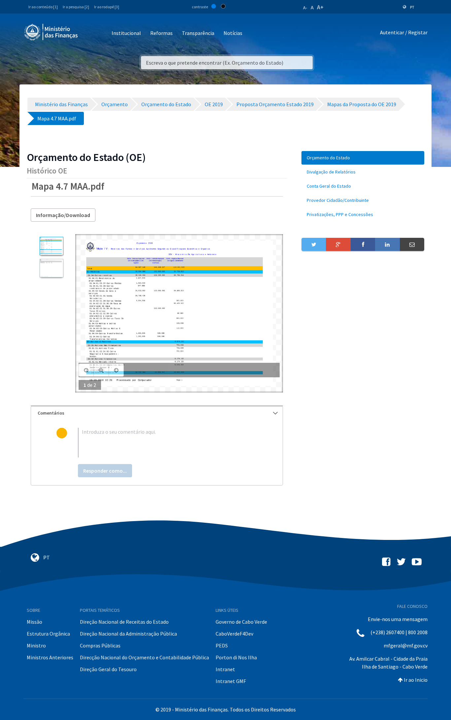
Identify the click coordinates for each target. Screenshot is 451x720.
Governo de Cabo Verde (241, 621)
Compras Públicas (100, 645)
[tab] (157, 413)
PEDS (222, 645)
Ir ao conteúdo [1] (43, 6)
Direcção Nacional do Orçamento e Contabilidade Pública (144, 657)
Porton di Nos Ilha (236, 657)
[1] (51, 246)
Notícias (233, 33)
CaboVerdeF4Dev (234, 633)
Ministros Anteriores (50, 657)
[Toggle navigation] (88, 33)
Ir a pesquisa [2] (76, 6)
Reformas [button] (161, 33)
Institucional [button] (126, 33)
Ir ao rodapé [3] (106, 6)
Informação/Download (63, 215)
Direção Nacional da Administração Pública (128, 633)
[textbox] (167, 442)
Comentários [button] (51, 413)
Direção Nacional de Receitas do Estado (124, 621)
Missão (34, 621)
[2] (51, 268)
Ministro (36, 645)
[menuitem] (362, 158)
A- (305, 8)
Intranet (225, 669)
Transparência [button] (198, 33)
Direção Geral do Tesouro (108, 669)
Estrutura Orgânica (48, 633)
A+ (320, 7)
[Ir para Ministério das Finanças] (51, 32)
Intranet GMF (231, 681)
